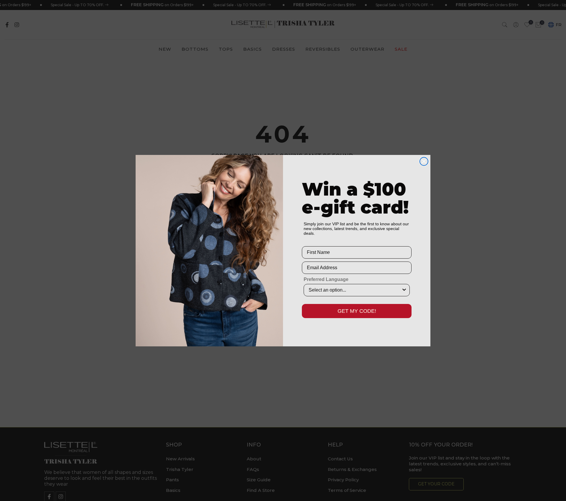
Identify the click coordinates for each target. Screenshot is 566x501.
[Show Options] (404, 290)
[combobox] (355, 290)
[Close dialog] (424, 161)
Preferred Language (326, 279)
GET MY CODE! (357, 311)
